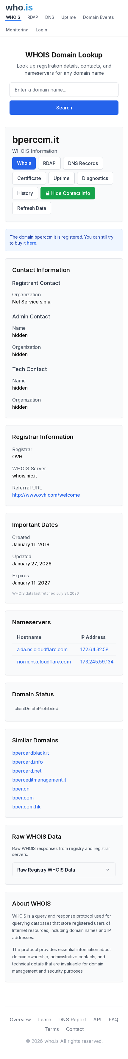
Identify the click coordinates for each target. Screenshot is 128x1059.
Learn (44, 1020)
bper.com (23, 798)
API (97, 1020)
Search (64, 108)
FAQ (113, 1020)
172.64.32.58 (94, 649)
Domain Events (98, 17)
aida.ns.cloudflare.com (42, 649)
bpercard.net (26, 771)
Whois (24, 163)
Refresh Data (31, 208)
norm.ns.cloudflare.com (44, 662)
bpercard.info (27, 762)
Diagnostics (95, 178)
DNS (49, 17)
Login (41, 29)
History (25, 193)
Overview (20, 1020)
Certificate (29, 178)
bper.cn (20, 789)
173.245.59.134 (97, 662)
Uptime (68, 17)
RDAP (32, 17)
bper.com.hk (26, 807)
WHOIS (13, 17)
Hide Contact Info (70, 193)
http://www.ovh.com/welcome (46, 495)
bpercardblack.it (30, 753)
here (31, 242)
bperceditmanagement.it (39, 780)
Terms (52, 1029)
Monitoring (17, 29)
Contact (75, 1029)
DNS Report (72, 1020)
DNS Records (83, 163)
